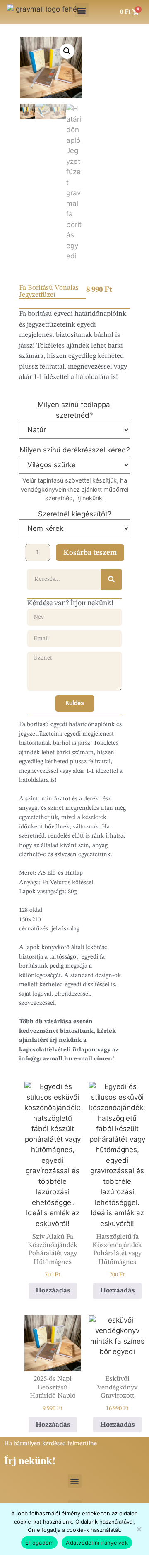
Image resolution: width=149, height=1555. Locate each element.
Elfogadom (39, 1542)
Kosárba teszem (90, 552)
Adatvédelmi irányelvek (97, 1542)
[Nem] (139, 1529)
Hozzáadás (53, 1290)
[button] (82, 10)
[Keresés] (111, 579)
